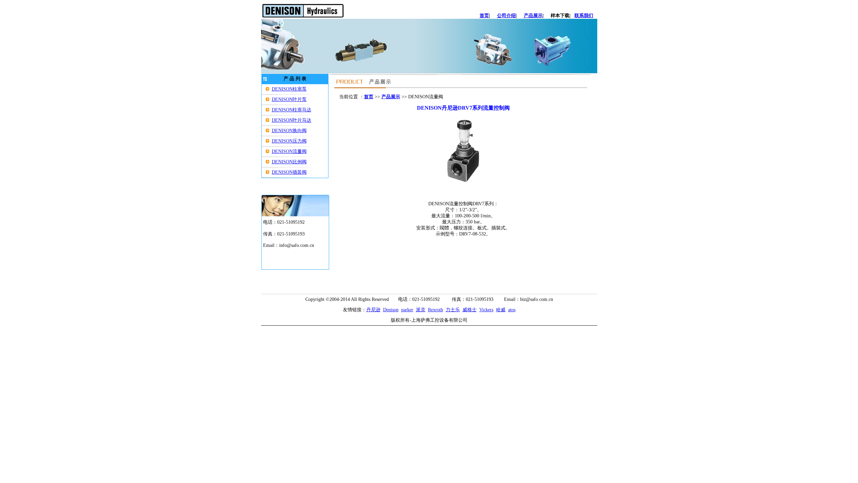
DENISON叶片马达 (291, 120)
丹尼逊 (373, 309)
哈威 (500, 309)
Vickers (486, 309)
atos (511, 309)
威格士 (470, 309)
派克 (420, 309)
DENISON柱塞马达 (291, 109)
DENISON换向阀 (289, 130)
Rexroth (435, 309)
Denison (391, 309)
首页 (484, 15)
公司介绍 (506, 15)
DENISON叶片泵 (289, 99)
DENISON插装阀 (289, 172)
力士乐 (453, 309)
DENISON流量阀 (289, 151)
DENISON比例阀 (289, 161)
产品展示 (533, 15)
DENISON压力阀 (289, 141)
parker (407, 309)
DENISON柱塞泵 (289, 89)
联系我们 (583, 15)
